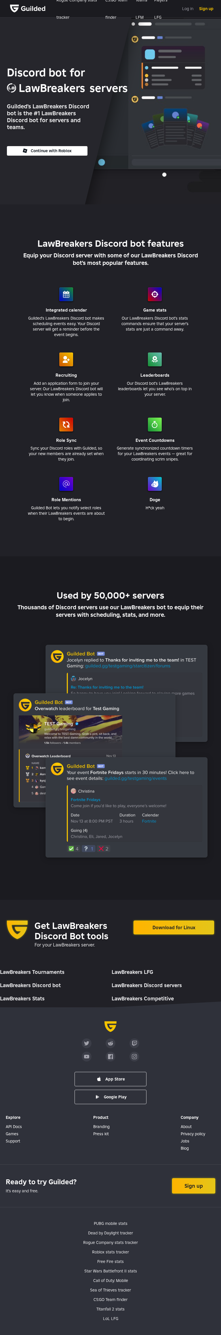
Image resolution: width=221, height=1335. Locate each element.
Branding (101, 1126)
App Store (115, 1079)
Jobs (185, 1141)
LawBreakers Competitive (143, 998)
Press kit (101, 1133)
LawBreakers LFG (132, 972)
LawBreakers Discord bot (30, 985)
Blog (185, 1148)
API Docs (14, 1126)
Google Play (115, 1097)
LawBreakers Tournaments (32, 972)
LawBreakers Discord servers (147, 985)
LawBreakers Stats (22, 998)
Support (13, 1141)
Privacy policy (193, 1133)
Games (12, 1133)
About (186, 1126)
